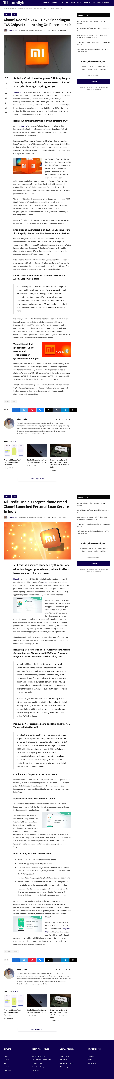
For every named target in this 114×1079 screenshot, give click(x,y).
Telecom (46, 3)
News (79, 3)
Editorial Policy (37, 1063)
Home (5, 8)
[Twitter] (6, 88)
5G (5, 1063)
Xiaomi (14, 401)
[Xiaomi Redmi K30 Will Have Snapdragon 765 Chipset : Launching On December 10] (37, 54)
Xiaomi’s (24, 126)
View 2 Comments (37, 479)
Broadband (54, 3)
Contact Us (86, 3)
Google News (92, 1063)
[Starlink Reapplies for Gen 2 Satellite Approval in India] (37, 450)
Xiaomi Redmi (18, 92)
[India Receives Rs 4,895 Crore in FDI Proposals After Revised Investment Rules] (60, 450)
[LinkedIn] (6, 103)
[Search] (94, 2)
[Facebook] (6, 83)
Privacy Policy (90, 90)
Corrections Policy (38, 1067)
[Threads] (6, 93)
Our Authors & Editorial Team (41, 1060)
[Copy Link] (6, 98)
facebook (91, 1056)
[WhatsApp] (6, 108)
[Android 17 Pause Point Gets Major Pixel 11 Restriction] (14, 450)
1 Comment (52, 517)
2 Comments (52, 31)
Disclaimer (63, 1060)
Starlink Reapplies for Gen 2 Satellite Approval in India (37, 461)
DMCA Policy (64, 1067)
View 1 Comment (37, 1029)
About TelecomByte (38, 1056)
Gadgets (72, 3)
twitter (90, 1060)
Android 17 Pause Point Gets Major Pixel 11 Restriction (12, 462)
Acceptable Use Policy (67, 1063)
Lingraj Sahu (13, 31)
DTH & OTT (64, 3)
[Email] (6, 113)
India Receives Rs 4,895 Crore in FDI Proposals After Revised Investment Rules (59, 463)
